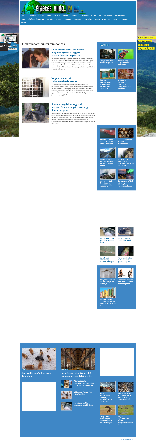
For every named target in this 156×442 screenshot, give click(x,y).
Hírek (23, 19)
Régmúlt (50, 19)
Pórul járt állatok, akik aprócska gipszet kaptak (125, 260)
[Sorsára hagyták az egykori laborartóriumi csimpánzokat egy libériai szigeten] (35, 113)
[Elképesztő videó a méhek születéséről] (126, 133)
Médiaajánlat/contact (127, 439)
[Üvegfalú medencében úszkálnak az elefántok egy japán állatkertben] (108, 73)
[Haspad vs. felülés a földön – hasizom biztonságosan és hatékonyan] (126, 273)
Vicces (97, 19)
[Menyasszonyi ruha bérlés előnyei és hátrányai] (108, 273)
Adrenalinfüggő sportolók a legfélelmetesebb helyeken (126, 162)
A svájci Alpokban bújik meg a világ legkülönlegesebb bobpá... (107, 162)
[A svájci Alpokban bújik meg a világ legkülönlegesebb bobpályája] (108, 152)
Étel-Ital (106, 19)
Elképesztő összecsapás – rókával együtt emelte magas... (106, 420)
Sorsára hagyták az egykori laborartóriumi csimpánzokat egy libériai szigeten (70, 107)
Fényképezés (120, 15)
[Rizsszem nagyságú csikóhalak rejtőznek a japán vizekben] (126, 73)
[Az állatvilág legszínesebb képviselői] (126, 54)
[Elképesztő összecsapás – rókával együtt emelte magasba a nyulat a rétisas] (108, 410)
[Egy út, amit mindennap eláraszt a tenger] (108, 251)
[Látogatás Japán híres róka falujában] (39, 359)
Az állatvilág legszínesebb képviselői (123, 63)
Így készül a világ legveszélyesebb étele (107, 240)
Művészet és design (36, 19)
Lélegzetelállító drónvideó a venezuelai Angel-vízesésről (107, 184)
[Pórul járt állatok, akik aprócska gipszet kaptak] (126, 251)
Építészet (108, 15)
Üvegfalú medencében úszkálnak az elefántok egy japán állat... (105, 84)
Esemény (88, 19)
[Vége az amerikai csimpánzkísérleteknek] (35, 87)
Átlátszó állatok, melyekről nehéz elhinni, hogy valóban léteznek (84, 383)
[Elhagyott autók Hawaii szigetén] (108, 54)
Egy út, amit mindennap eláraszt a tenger (107, 260)
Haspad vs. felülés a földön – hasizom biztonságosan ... (125, 282)
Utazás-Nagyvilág (36, 15)
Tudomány (78, 19)
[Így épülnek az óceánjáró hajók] (126, 231)
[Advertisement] (78, 32)
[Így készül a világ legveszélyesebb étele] (108, 231)
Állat (48, 15)
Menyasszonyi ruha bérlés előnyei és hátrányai (107, 282)
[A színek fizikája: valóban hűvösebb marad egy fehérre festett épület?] (108, 292)
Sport (58, 19)
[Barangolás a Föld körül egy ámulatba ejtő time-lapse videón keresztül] (126, 174)
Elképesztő (87, 15)
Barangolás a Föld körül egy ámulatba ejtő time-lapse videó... (125, 184)
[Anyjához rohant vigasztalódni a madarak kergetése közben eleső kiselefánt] (126, 410)
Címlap (23, 15)
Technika (67, 19)
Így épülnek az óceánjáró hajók (124, 239)
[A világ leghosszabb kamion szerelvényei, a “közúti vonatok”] (108, 386)
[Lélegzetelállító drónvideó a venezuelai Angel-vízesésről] (108, 174)
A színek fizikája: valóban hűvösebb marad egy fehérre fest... (108, 302)
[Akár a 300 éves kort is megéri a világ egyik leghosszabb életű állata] (126, 386)
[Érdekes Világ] (78, 7)
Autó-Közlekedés (61, 15)
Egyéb (23, 23)
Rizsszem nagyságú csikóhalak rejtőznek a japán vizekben (125, 84)
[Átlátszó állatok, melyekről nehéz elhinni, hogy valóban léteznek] (66, 384)
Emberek (97, 15)
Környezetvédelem (120, 19)
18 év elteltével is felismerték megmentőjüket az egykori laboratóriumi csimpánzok (68, 52)
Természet (75, 15)
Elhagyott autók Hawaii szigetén (106, 62)
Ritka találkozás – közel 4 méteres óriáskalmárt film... (107, 142)
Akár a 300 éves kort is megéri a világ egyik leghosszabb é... (124, 396)
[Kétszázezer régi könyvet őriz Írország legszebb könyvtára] (78, 359)
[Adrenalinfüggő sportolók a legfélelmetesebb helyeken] (126, 152)
